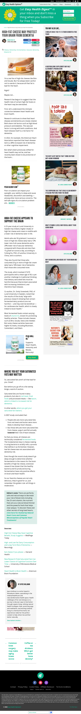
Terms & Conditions (63, 687)
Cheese (6, 50)
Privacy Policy (22, 687)
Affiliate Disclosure (47, 687)
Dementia (12, 50)
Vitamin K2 (7, 52)
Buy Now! (32, 357)
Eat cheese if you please (13, 552)
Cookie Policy (34, 687)
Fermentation (21, 50)
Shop (60, 4)
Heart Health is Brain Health (15, 571)
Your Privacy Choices (43, 712)
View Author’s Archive (14, 620)
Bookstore (68, 4)
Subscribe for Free (45, 4)
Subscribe (68, 1)
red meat (24, 396)
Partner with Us (60, 1)
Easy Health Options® (14, 707)
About (52, 1)
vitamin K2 (15, 316)
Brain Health (11, 40)
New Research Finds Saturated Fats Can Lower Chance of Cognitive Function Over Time (20, 561)
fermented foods (29, 440)
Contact (13, 687)
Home (5, 27)
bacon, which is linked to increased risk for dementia (20, 401)
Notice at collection (32, 712)
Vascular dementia (32, 50)
